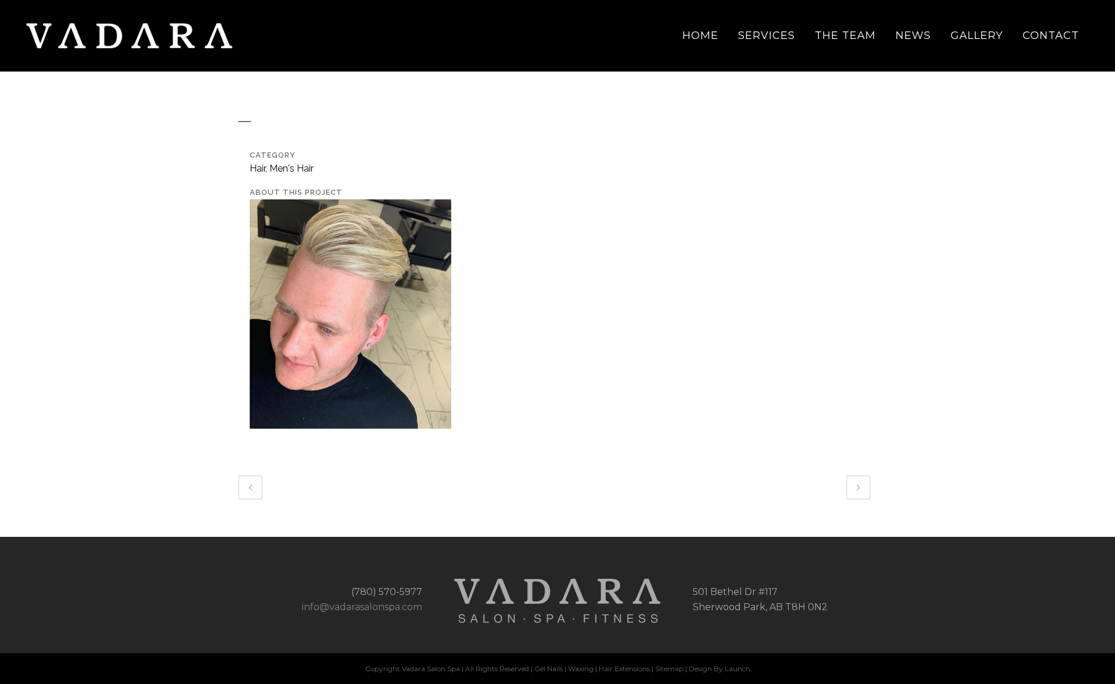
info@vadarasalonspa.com (362, 606)
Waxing (581, 668)
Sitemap (669, 668)
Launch (737, 668)
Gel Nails (548, 668)
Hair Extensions (624, 668)
